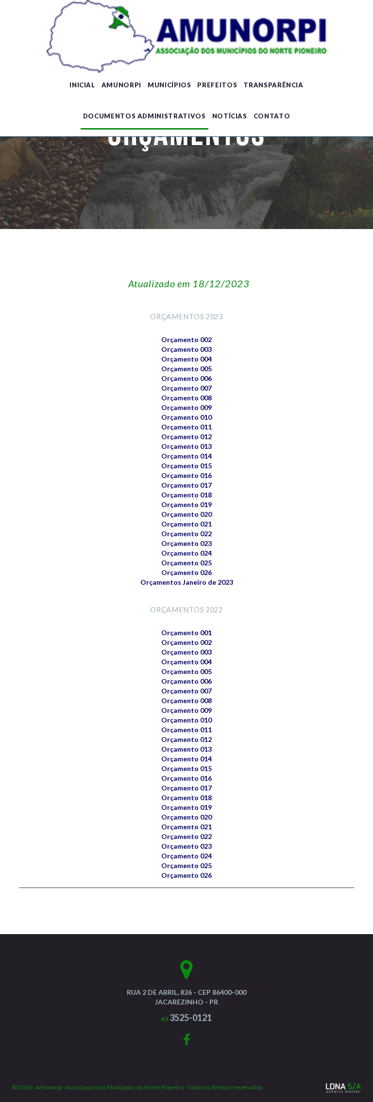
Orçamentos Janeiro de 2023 (186, 582)
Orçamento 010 (186, 417)
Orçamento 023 (186, 543)
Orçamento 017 (186, 485)
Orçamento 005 (186, 368)
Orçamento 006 (186, 378)
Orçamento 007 (186, 388)
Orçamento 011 (186, 427)
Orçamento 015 (186, 465)
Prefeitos (217, 85)
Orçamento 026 (186, 572)
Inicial (82, 85)
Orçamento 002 (186, 339)
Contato (272, 116)
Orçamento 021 (186, 524)
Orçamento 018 (186, 495)
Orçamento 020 (186, 514)
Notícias (229, 116)
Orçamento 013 (186, 446)
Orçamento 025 (186, 563)
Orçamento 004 (186, 359)
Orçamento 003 (186, 349)
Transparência (273, 85)
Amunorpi (121, 85)
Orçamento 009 (186, 407)
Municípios (169, 85)
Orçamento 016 (186, 475)
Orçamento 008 (186, 398)
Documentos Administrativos (144, 116)
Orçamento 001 (186, 632)
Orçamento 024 (186, 553)
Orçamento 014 (186, 456)
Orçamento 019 (186, 504)
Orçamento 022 (186, 533)
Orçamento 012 (186, 436)
